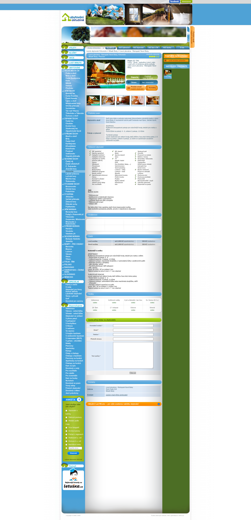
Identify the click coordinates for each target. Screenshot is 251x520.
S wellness (70, 328)
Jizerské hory (71, 169)
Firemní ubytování (73, 388)
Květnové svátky (114, 300)
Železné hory (71, 202)
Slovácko (69, 231)
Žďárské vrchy (71, 204)
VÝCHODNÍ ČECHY (72, 184)
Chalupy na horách (73, 363)
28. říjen (95, 308)
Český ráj (69, 161)
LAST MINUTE (75, 63)
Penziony (69, 346)
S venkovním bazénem (75, 336)
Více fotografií (74, 427)
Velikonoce (70, 308)
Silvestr (152, 308)
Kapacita (134, 77)
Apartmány (70, 348)
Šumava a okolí (72, 116)
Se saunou (70, 331)
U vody (68, 287)
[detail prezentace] (159, 404)
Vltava (68, 259)
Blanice (69, 249)
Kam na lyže (71, 366)
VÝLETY (72, 48)
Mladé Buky (113, 51)
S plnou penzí (71, 318)
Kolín (68, 81)
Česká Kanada (71, 98)
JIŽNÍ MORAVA (70, 209)
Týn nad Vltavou (72, 111)
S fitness (69, 326)
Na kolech (70, 381)
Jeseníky (69, 241)
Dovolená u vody (72, 368)
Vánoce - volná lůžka (74, 311)
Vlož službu (167, 47)
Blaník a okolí (71, 136)
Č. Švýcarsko (71, 166)
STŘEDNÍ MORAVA (71, 226)
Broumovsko (71, 186)
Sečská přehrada (72, 199)
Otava (68, 257)
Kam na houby (71, 378)
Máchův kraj (70, 179)
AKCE (71, 58)
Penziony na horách (74, 358)
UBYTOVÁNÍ (74, 68)
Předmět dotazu (96, 339)
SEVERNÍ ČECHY (71, 159)
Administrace (186, 1)
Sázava (68, 254)
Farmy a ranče (71, 285)
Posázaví (69, 151)
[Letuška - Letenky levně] (73, 479)
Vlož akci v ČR (153, 47)
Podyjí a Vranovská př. (75, 214)
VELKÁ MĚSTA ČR (71, 71)
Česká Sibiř (70, 141)
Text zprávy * (96, 356)
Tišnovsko (70, 217)
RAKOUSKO (69, 267)
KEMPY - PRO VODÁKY (73, 244)
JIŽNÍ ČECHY (69, 91)
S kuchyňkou (71, 323)
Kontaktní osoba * (96, 325)
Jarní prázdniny (72, 393)
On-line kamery (74, 431)
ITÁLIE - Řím (69, 262)
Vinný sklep (70, 386)
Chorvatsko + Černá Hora (74, 271)
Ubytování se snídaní (74, 316)
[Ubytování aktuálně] (73, 22)
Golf (67, 299)
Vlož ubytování (138, 47)
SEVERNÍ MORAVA (72, 236)
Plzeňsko (69, 88)
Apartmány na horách (74, 361)
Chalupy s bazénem (74, 356)
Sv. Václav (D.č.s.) (152, 300)
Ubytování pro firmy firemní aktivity (74, 290)
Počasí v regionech (76, 434)
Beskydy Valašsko (73, 239)
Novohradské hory (73, 103)
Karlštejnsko (71, 144)
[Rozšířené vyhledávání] (110, 48)
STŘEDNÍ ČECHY (71, 134)
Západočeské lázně (73, 131)
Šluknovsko (70, 181)
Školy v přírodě (72, 296)
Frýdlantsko (70, 207)
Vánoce (133, 308)
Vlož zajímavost (124, 47)
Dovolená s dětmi (73, 391)
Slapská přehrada (73, 156)
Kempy (68, 351)
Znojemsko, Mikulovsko (75, 219)
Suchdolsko (70, 108)
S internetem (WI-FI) (74, 338)
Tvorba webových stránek (158, 515)
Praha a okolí (71, 73)
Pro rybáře (70, 373)
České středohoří (72, 164)
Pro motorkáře (71, 376)
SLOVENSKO (69, 274)
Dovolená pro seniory (74, 301)
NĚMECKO (68, 277)
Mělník (68, 83)
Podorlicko (70, 191)
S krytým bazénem (73, 333)
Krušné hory (71, 126)
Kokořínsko (70, 149)
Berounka (69, 247)
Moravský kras (71, 212)
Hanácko (69, 229)
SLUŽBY (72, 53)
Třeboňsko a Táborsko (75, 113)
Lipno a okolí (71, 101)
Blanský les (70, 93)
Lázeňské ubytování (74, 294)
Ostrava (69, 86)
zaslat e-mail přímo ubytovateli (116, 395)
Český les (69, 121)
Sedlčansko (70, 154)
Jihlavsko (69, 197)
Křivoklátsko (71, 146)
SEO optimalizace (172, 515)
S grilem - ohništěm (74, 341)
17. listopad (114, 308)
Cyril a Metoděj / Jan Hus (133, 300)
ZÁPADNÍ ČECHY (71, 119)
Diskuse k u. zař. (75, 441)
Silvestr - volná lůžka (74, 313)
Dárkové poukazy (75, 417)
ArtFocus (181, 515)
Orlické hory (71, 189)
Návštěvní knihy (75, 445)
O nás (182, 47)
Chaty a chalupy (72, 353)
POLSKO (68, 264)
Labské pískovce (72, 174)
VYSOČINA (68, 194)
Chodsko (69, 124)
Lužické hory (71, 176)
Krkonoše (69, 171)
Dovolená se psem (73, 383)
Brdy (67, 139)
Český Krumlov (72, 96)
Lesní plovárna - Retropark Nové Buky (134, 51)
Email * (96, 330)
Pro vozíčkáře (71, 371)
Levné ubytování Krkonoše (96, 51)
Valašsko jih (70, 234)
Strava (133, 82)
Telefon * (96, 334)
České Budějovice (73, 78)
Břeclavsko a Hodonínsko (71, 223)
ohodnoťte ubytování (152, 54)
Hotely (68, 343)
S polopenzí (70, 321)
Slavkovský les (72, 128)
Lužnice (69, 252)
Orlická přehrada (72, 106)
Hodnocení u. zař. (75, 438)
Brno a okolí (71, 76)
